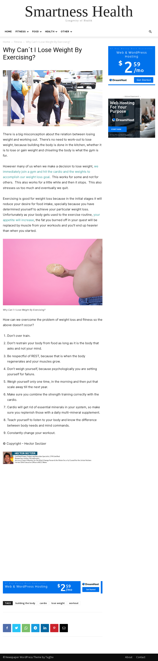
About (128, 657)
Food (35, 31)
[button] (150, 32)
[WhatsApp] (26, 628)
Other (65, 31)
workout (73, 603)
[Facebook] (7, 628)
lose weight (58, 603)
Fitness (20, 31)
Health (49, 31)
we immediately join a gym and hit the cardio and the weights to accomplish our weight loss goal (50, 171)
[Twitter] (16, 628)
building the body (25, 603)
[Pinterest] (54, 628)
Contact (140, 657)
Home (8, 31)
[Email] (64, 628)
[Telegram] (35, 628)
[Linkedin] (45, 628)
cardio (43, 603)
